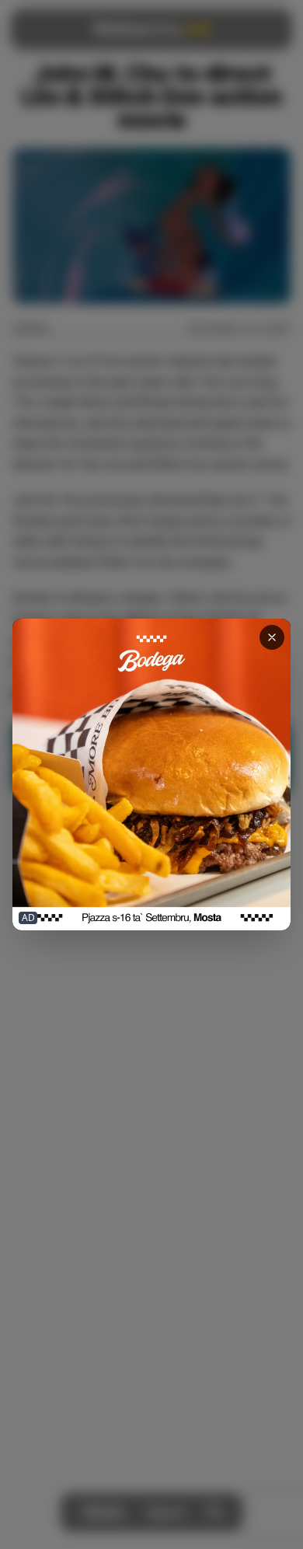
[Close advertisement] (271, 637)
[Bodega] (151, 775)
